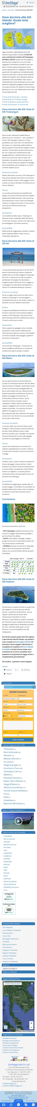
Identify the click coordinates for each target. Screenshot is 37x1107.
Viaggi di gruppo (11, 765)
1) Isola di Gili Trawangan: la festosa (14, 97)
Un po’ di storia (8, 959)
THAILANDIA (8, 836)
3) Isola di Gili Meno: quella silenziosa (15, 102)
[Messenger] (18, 1104)
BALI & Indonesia (9, 839)
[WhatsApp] (11, 1104)
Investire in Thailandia (10, 961)
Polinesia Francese (12, 778)
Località (5, 695)
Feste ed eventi (8, 933)
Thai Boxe (6, 942)
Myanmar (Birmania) (13, 803)
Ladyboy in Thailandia (10, 950)
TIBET (5, 870)
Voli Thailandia (7, 927)
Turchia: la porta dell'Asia (15, 790)
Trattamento (22, 707)
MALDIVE (7, 865)
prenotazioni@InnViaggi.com (12, 1086)
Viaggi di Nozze (10, 784)
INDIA (6, 876)
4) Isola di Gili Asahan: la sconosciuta (15, 104)
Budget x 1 (21, 701)
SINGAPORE (8, 862)
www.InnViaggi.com (18, 1095)
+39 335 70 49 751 (27, 7)
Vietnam (7, 755)
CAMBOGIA (7, 856)
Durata (5, 701)
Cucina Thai (6, 936)
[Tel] (33, 1104)
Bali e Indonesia (11, 752)
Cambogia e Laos (11, 771)
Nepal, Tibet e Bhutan (13, 781)
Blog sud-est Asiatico (10, 944)
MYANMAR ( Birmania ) (11, 887)
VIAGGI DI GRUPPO (10, 882)
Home (4, 10)
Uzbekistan (8, 800)
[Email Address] (3, 1104)
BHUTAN (6, 873)
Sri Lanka (8, 762)
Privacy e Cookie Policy (10, 1052)
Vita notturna (7, 947)
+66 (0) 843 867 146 (12, 7)
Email (5, 732)
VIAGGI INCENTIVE (10, 884)
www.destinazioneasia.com (18, 1099)
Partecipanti (22, 695)
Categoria (6, 707)
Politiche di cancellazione (11, 1050)
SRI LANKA (7, 848)
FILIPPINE (7, 859)
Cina (5, 794)
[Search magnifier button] (34, 687)
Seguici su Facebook (10, 972)
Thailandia (8, 749)
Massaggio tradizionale (10, 939)
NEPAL (6, 867)
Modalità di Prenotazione (11, 1041)
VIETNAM (7, 842)
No (6, 716)
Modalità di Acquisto (10, 1038)
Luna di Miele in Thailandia (12, 930)
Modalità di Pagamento (10, 1043)
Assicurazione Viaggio (10, 1045)
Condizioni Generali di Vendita (13, 1048)
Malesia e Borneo (11, 758)
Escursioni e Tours (12, 768)
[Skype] (26, 1104)
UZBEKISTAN (8, 853)
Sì (11, 716)
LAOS (5, 890)
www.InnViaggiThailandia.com (18, 1097)
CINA (5, 850)
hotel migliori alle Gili (22, 642)
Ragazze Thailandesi (9, 953)
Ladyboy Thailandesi (9, 956)
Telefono (21, 732)
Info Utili (11, 10)
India (6, 797)
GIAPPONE (7, 879)
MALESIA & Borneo (10, 845)
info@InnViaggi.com (9, 1084)
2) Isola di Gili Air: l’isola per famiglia (14, 99)
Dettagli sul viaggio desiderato (12, 719)
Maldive (7, 774)
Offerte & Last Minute (13, 787)
